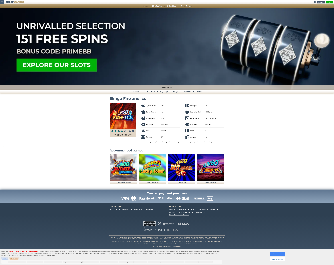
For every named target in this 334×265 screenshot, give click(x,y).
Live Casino (157, 6)
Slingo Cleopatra (210, 182)
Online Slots (171, 6)
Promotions (202, 209)
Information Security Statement (179, 215)
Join (329, 2)
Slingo (175, 92)
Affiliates (172, 212)
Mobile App (198, 212)
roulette (193, 237)
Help (192, 209)
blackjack (197, 237)
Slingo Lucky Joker (152, 182)
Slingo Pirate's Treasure (123, 182)
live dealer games (176, 237)
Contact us (182, 209)
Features (212, 209)
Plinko (152, 238)
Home (145, 6)
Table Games (186, 6)
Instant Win (149, 209)
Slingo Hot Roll (181, 182)
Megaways (164, 92)
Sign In (320, 2)
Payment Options (184, 212)
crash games (159, 238)
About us (172, 209)
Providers (187, 92)
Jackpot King (149, 92)
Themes (199, 92)
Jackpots (135, 92)
